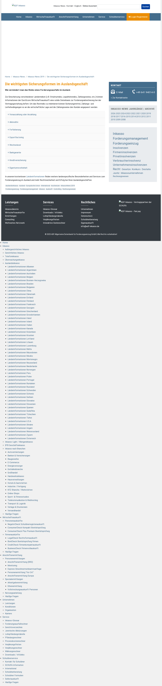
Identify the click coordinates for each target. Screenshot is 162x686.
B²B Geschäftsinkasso (15, 445)
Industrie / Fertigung (17, 486)
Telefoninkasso (12, 256)
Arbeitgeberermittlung (17, 582)
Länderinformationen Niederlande (22, 366)
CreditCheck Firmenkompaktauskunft (24, 545)
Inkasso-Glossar (50, 209)
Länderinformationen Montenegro (22, 359)
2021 (138, 113)
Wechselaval (15, 145)
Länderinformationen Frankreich (22, 304)
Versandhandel (14, 510)
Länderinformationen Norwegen (22, 370)
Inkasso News (59, 6)
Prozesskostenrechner (15, 641)
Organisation (10, 610)
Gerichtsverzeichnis (13, 627)
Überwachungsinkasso (15, 260)
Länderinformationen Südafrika (21, 411)
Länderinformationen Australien (21, 273)
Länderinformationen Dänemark (21, 294)
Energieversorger (15, 466)
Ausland (22, 186)
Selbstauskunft (12, 679)
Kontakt (70, 6)
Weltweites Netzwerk (15, 223)
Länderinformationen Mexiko (20, 356)
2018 (113, 116)
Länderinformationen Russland (21, 387)
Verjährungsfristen (51, 219)
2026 (113, 113)
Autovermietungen (16, 452)
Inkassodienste (12, 209)
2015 (128, 116)
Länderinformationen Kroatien (21, 335)
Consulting (9, 219)
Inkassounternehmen (132, 173)
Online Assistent (90, 6)
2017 (118, 116)
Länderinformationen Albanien (21, 266)
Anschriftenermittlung (68, 17)
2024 (123, 113)
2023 (128, 113)
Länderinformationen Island (20, 321)
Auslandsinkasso (12, 186)
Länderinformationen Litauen (20, 342)
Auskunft (49, 189)
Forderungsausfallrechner (16, 624)
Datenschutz (87, 216)
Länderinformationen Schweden (22, 390)
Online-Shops (13, 493)
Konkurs (136, 169)
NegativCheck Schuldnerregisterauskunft (26, 524)
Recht (116, 169)
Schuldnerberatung (89, 219)
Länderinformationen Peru (19, 373)
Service (101, 17)
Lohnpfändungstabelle (53, 216)
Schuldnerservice (117, 17)
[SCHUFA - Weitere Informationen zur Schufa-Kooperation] (138, 204)
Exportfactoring (16, 137)
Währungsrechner (12, 651)
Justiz (116, 173)
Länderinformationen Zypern (20, 435)
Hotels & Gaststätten (17, 483)
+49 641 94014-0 (145, 92)
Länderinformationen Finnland (21, 301)
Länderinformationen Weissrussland (23, 431)
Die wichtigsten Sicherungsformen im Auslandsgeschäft (70, 77)
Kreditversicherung (17, 160)
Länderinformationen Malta (20, 349)
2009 (118, 119)
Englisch (78, 6)
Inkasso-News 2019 (36, 77)
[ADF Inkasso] (18, 5)
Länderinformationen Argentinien (22, 270)
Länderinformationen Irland (19, 318)
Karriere (8, 613)
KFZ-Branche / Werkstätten (20, 490)
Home (18, 17)
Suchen (145, 6)
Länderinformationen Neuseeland (22, 363)
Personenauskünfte (14, 521)
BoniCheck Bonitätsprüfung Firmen (23, 541)
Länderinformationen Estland (20, 297)
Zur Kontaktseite (120, 98)
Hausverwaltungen (16, 479)
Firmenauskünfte (12, 534)
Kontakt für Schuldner (15, 661)
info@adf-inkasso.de (90, 226)
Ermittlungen (10, 216)
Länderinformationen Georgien (21, 308)
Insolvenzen (55, 186)
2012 (143, 116)
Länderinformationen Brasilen (20, 284)
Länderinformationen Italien (20, 325)
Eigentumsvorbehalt (18, 168)
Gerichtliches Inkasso (14, 253)
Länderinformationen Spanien (20, 407)
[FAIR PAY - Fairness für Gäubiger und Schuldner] (130, 211)
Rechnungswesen (69, 189)
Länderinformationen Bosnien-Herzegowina (27, 280)
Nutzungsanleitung (13, 593)
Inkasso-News (19, 77)
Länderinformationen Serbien (20, 397)
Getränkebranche (15, 469)
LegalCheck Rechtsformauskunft (22, 538)
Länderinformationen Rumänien (21, 383)
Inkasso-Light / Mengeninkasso (19, 442)
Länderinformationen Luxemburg (22, 346)
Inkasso (28, 17)
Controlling (58, 189)
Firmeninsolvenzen (125, 152)
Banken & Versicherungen (19, 455)
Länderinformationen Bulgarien (21, 287)
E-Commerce (13, 462)
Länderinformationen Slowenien (22, 404)
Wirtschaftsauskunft (45, 17)
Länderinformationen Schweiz (21, 394)
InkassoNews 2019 (68, 186)
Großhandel (13, 472)
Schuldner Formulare (14, 675)
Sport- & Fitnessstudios (18, 497)
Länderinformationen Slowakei (21, 400)
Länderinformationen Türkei (20, 418)
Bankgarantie (15, 152)
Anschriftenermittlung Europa (21, 576)
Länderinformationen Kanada (20, 328)
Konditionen (10, 607)
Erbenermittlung (15, 586)
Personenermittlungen (15, 558)
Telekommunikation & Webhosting (23, 500)
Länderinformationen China (19, 291)
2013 (138, 116)
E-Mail (119, 92)
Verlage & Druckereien (17, 507)
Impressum (86, 212)
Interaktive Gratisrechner (54, 223)
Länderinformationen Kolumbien (22, 332)
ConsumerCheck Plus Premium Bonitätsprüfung (29, 531)
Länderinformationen (35, 176)
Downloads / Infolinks (52, 212)
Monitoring (12, 565)
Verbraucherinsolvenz (127, 160)
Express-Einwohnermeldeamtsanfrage (24, 569)
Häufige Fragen (11, 514)
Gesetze (126, 169)
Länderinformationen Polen (20, 376)
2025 (118, 113)
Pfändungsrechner (13, 637)
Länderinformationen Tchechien (22, 414)
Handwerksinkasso (16, 476)
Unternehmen (88, 17)
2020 (143, 113)
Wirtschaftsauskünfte (15, 212)
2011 (148, 116)
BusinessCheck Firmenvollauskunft (23, 548)
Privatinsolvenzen (124, 156)
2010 (113, 119)
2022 (133, 113)
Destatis (146, 169)
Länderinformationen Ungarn (20, 428)
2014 (133, 116)
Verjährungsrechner (13, 648)
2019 (148, 113)
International (45, 186)
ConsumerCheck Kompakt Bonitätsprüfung (27, 527)
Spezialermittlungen (14, 579)
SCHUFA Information (14, 665)
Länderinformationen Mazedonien (22, 352)
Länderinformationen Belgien (20, 277)
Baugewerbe (13, 459)
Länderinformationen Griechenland (23, 311)
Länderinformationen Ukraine (20, 424)
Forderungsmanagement (29, 189)
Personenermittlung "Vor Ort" (21, 572)
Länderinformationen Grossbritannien (24, 315)
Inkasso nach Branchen (15, 448)
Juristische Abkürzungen (16, 631)
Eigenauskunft (87, 223)
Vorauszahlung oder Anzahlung (22, 114)
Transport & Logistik (17, 503)
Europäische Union (33, 186)
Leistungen (10, 603)
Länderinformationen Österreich (22, 438)
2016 (123, 116)
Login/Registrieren (139, 17)
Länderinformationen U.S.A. (19, 421)
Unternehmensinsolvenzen (130, 164)
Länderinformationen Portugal (21, 380)
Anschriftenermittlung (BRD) (20, 562)
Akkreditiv (13, 122)
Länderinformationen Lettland (21, 339)
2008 (123, 119)
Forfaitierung (15, 129)
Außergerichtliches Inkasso (17, 249)
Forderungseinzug (12, 189)
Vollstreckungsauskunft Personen (23, 589)
